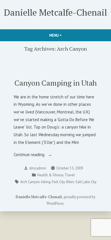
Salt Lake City (85, 181)
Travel (70, 175)
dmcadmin (37, 168)
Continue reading (37, 155)
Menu (65, 35)
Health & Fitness (50, 175)
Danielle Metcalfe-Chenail (55, 12)
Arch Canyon (30, 181)
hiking (45, 181)
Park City (58, 181)
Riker (70, 181)
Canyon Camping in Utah (56, 83)
